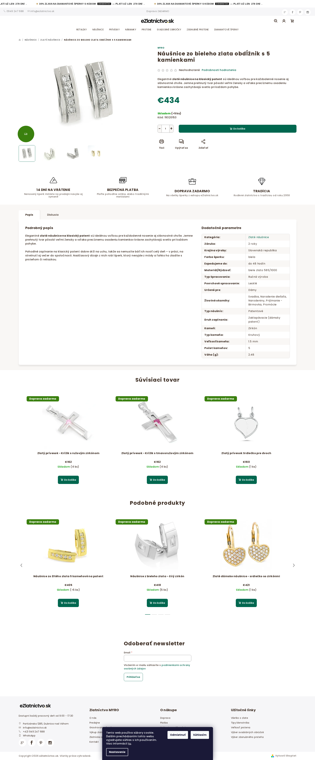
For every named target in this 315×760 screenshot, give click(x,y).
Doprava (165, 718)
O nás (93, 718)
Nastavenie (117, 752)
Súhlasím (200, 735)
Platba (164, 722)
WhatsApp (29, 735)
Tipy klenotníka (240, 722)
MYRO (161, 47)
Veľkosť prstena (240, 727)
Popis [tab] (29, 215)
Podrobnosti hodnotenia (219, 70)
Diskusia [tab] (53, 215)
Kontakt (94, 741)
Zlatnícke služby (99, 737)
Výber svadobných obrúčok (247, 732)
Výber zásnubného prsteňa (247, 737)
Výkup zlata (96, 732)
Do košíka (239, 128)
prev (21, 565)
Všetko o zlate (239, 718)
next (293, 565)
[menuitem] (82, 29)
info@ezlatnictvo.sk (35, 727)
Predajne (94, 722)
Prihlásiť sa (133, 677)
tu (129, 743)
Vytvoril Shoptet (285, 755)
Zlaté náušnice (258, 237)
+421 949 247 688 (34, 731)
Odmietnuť (178, 735)
